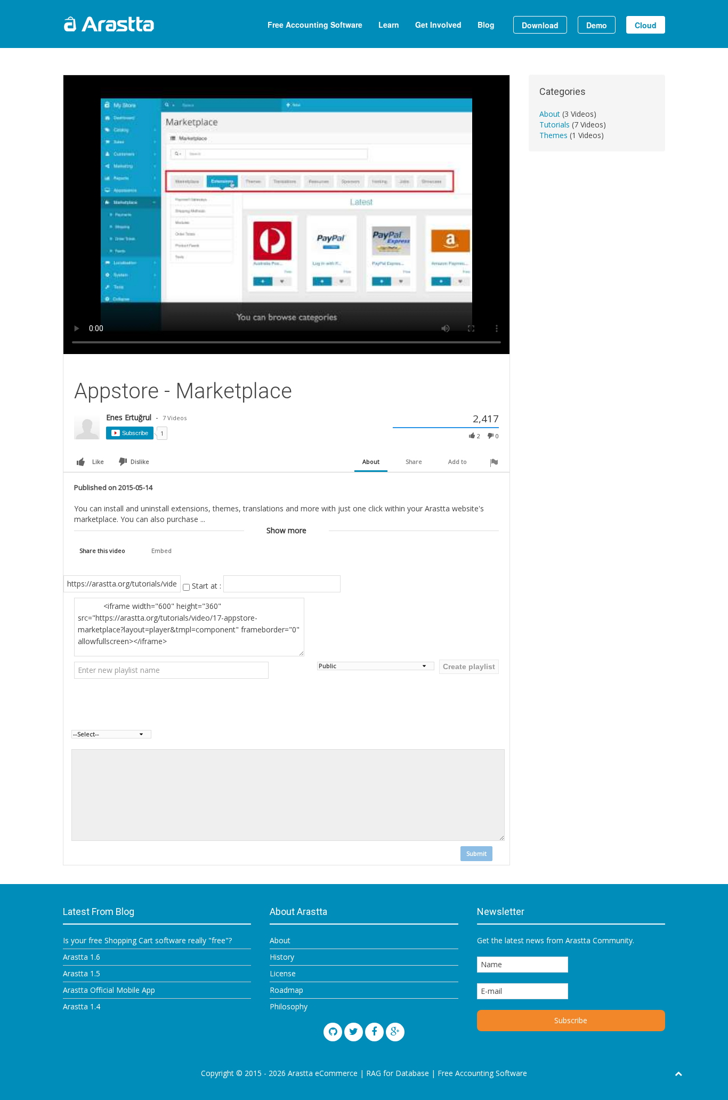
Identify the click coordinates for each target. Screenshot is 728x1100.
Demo (596, 25)
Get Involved (438, 24)
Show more (286, 530)
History (282, 957)
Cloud (646, 25)
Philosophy (289, 1006)
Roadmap (286, 990)
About (550, 114)
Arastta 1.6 (81, 957)
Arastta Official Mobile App (109, 990)
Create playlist (469, 666)
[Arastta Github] (332, 1032)
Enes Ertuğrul (129, 417)
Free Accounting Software (315, 24)
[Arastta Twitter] (353, 1032)
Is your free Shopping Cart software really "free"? (147, 940)
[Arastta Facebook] (374, 1032)
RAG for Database (397, 1073)
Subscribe (135, 433)
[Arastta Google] (395, 1032)
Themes (554, 135)
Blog (486, 24)
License (283, 973)
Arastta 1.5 (81, 973)
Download (540, 25)
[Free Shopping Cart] (135, 24)
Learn (388, 24)
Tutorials (555, 124)
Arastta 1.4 (81, 1006)
